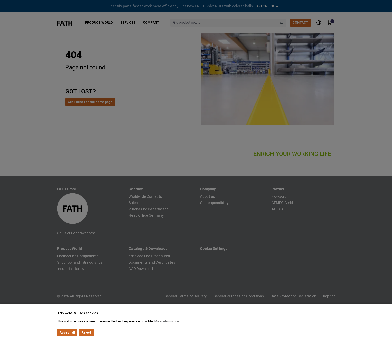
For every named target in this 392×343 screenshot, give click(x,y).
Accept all (67, 332)
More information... (167, 321)
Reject (86, 332)
